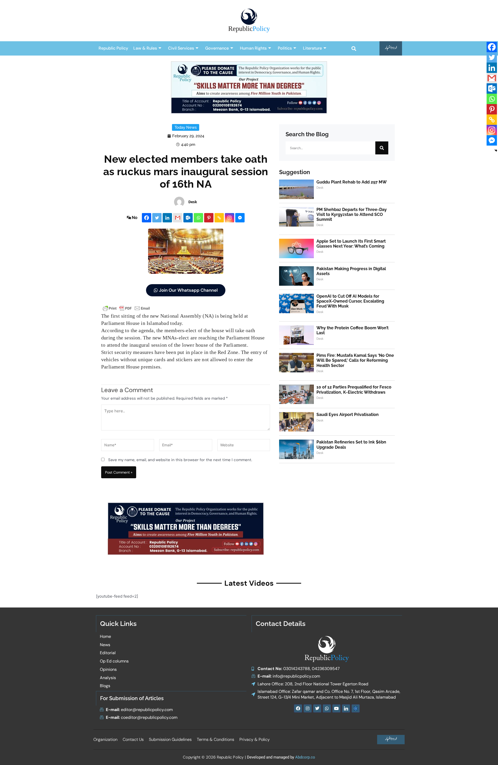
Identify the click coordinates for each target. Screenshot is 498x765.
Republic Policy (113, 48)
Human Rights (253, 48)
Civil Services (181, 48)
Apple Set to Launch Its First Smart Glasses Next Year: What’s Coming (351, 244)
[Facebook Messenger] (240, 217)
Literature (312, 48)
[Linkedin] (167, 217)
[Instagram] (229, 217)
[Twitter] (157, 217)
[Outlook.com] (188, 217)
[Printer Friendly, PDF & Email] (126, 308)
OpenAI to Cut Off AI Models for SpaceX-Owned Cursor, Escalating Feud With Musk (350, 301)
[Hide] (496, 150)
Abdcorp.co (305, 757)
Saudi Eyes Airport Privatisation (347, 414)
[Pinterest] (208, 217)
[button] (353, 48)
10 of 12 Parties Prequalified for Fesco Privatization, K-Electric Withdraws (353, 389)
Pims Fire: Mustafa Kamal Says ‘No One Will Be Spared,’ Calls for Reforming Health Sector (355, 360)
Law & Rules (145, 48)
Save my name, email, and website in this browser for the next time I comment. (180, 459)
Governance (217, 48)
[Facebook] (146, 217)
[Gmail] (177, 217)
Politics (285, 48)
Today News (186, 127)
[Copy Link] (219, 217)
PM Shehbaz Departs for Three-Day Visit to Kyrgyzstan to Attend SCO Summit (351, 214)
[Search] (381, 147)
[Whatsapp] (198, 217)
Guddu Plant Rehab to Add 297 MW (351, 182)
